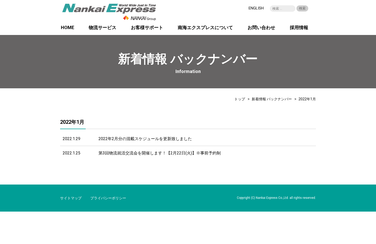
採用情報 (299, 27)
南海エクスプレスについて (205, 27)
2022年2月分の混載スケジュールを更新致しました (145, 138)
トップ (239, 99)
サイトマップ (71, 198)
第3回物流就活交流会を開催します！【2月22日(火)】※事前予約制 (159, 153)
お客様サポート (147, 27)
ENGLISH (256, 8)
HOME (67, 27)
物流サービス (102, 27)
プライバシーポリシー (108, 198)
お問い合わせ (261, 27)
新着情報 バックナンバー (272, 99)
